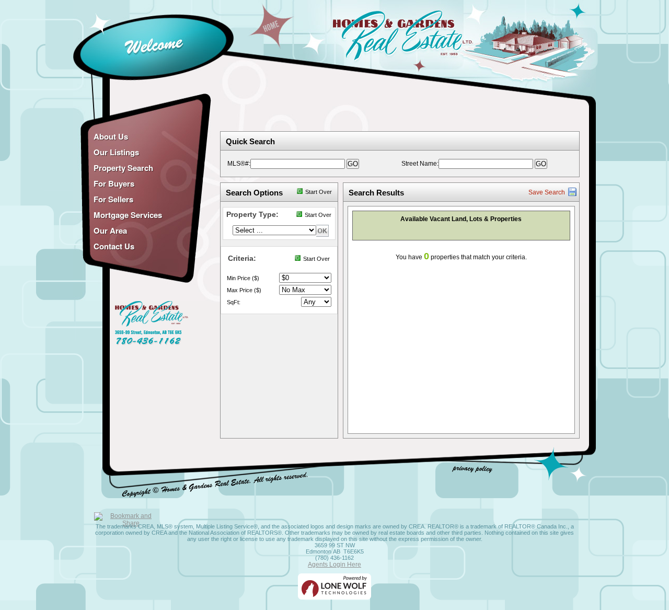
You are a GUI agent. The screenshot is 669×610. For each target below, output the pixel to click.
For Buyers (114, 183)
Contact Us (114, 246)
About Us (111, 136)
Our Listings (116, 152)
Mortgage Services (128, 215)
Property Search (123, 168)
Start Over (318, 192)
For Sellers (113, 199)
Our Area (110, 230)
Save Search (546, 192)
